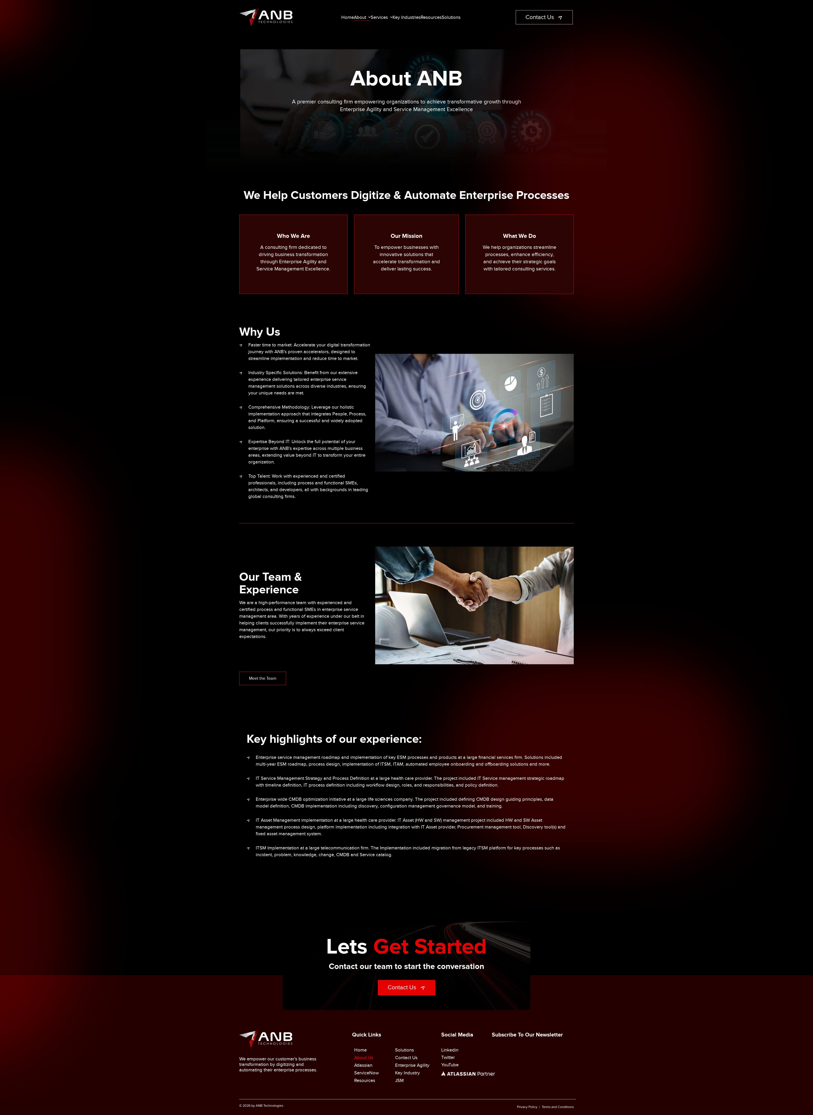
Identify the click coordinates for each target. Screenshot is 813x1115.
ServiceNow (366, 1073)
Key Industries (407, 17)
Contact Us (406, 1057)
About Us (363, 1057)
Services (379, 17)
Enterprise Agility (412, 1065)
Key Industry (407, 1073)
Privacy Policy (527, 1107)
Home (347, 17)
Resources (431, 17)
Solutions (451, 17)
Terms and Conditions (558, 1107)
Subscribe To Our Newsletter (527, 1035)
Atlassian (363, 1065)
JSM (399, 1080)
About (360, 17)
